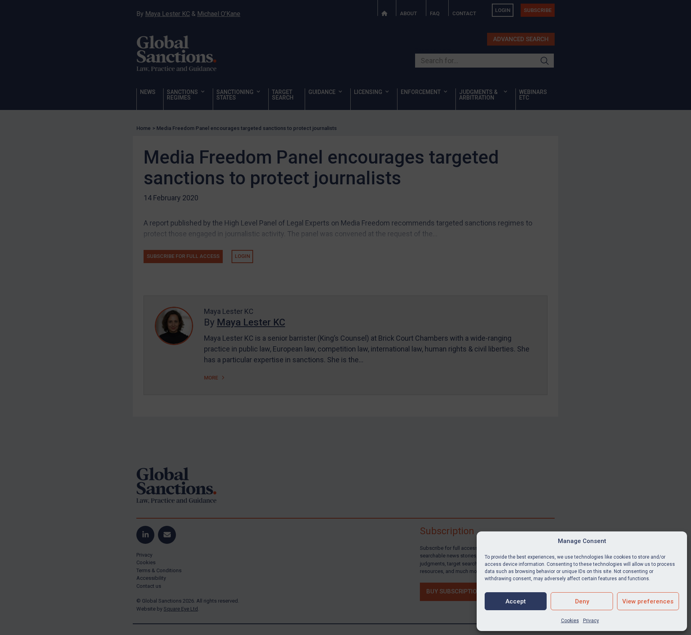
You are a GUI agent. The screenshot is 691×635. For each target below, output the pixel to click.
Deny (582, 601)
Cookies (570, 620)
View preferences (647, 601)
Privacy (591, 620)
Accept (515, 601)
